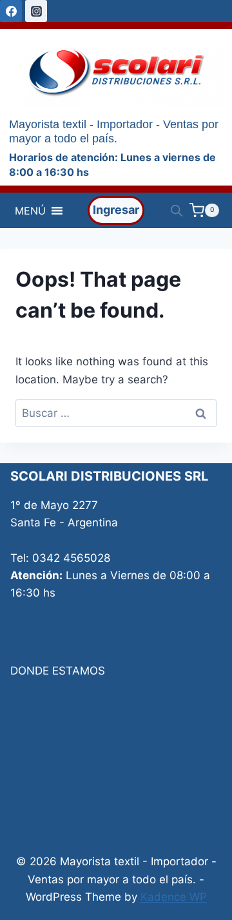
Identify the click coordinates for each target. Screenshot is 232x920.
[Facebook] (11, 11)
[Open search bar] (176, 210)
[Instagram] (36, 11)
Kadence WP (173, 896)
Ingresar (116, 209)
